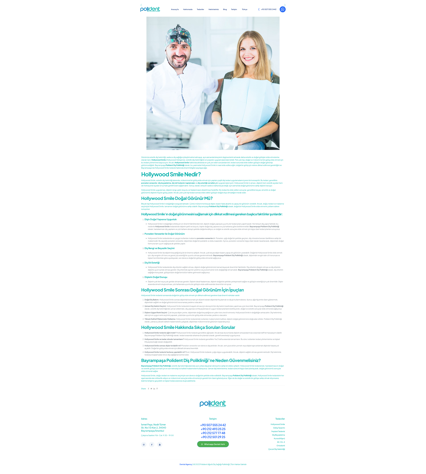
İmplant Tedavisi (278, 431)
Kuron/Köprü (279, 438)
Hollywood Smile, (148, 180)
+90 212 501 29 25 (213, 437)
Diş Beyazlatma (278, 435)
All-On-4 (281, 442)
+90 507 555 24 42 (213, 425)
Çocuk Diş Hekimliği (276, 449)
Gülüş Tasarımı (279, 428)
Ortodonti (281, 445)
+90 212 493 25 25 (213, 429)
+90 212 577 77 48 (213, 433)
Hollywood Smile (278, 424)
